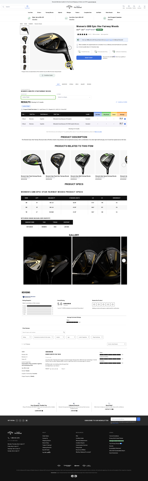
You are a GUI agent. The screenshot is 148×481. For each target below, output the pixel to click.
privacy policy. (115, 423)
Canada (61, 472)
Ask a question (104, 34)
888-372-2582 (98, 131)
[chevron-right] (124, 165)
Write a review (96, 34)
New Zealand (86, 472)
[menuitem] (123, 7)
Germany (78, 472)
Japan (58, 472)
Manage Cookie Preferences (116, 441)
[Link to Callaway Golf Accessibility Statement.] (74, 476)
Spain (81, 472)
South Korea (94, 472)
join (107, 39)
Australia (65, 472)
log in (111, 39)
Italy (75, 472)
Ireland (90, 472)
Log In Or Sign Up (92, 2)
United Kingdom (70, 472)
